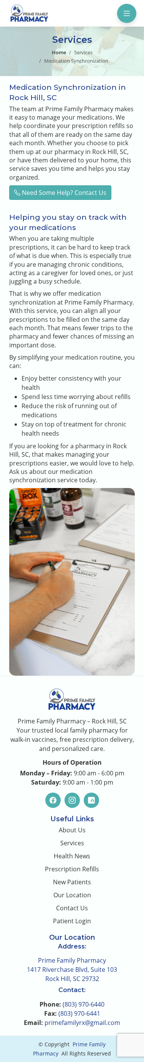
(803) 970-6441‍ (79, 1013)
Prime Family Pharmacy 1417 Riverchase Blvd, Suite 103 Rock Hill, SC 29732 (72, 969)
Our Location (72, 895)
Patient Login (72, 921)
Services (83, 52)
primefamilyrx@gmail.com (82, 1022)
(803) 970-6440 (83, 1004)
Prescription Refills (72, 869)
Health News (72, 856)
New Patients (72, 882)
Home (59, 52)
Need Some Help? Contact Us (63, 192)
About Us (72, 830)
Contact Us (72, 908)
